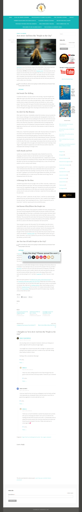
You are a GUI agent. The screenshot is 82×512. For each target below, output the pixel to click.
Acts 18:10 (19, 67)
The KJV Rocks (25, 289)
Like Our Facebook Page (67, 79)
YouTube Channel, (35, 285)
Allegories (61, 151)
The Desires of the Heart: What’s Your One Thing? (29, 281)
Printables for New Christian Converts (26, 23)
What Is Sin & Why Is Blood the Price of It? (47, 325)
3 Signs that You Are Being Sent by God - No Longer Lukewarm (36, 437)
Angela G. (12, 42)
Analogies (61, 155)
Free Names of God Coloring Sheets (32, 27)
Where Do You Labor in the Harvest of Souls (41, 279)
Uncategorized (62, 188)
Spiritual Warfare (62, 181)
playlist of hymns (26, 287)
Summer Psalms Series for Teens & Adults (25, 20)
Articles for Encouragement (65, 161)
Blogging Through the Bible (46, 20)
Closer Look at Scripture (64, 165)
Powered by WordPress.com (40, 509)
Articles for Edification (63, 158)
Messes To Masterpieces (25, 338)
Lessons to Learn (62, 175)
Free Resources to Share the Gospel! (41, 17)
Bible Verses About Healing (46, 23)
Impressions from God (63, 171)
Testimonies (61, 185)
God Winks (61, 168)
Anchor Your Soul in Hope (63, 20)
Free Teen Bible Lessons (60, 17)
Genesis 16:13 (40, 71)
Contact (71, 17)
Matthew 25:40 (30, 233)
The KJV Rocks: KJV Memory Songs (53, 27)
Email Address (63, 44)
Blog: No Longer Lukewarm (21, 17)
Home (10, 17)
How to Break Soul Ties (63, 23)
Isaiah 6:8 (39, 274)
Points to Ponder (21, 33)
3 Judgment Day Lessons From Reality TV (26, 324)
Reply (21, 362)
